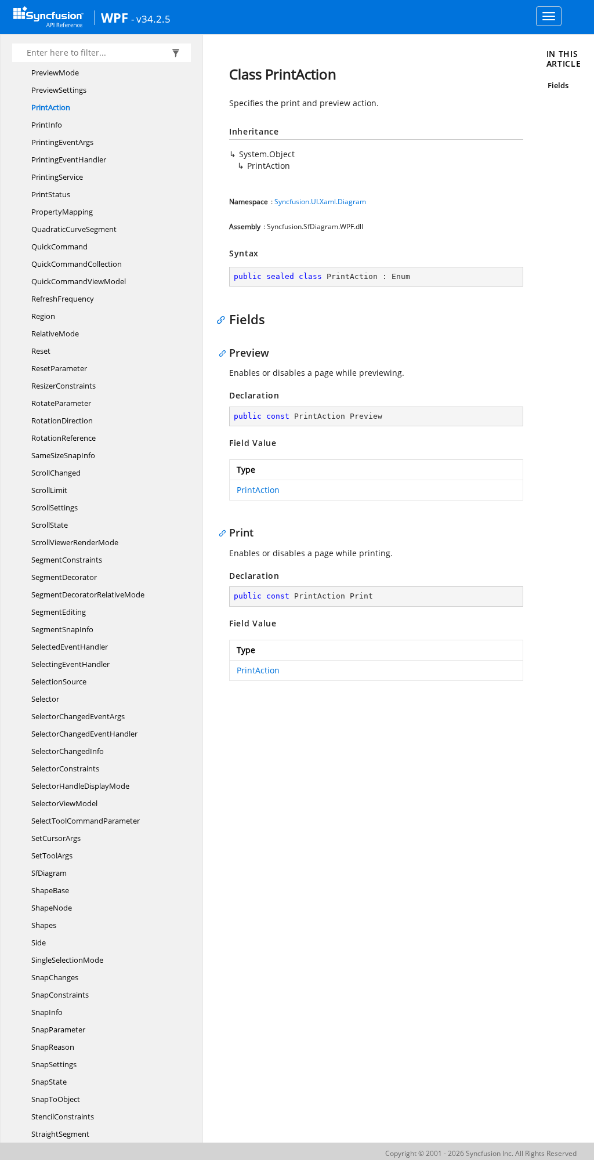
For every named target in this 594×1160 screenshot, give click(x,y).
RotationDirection (62, 420)
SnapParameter (58, 1029)
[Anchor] (223, 319)
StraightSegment (60, 1134)
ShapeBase (50, 890)
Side (38, 942)
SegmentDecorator (64, 577)
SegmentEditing (58, 612)
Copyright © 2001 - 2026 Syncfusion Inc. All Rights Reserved (481, 1153)
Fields (558, 85)
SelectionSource (58, 681)
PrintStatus (50, 194)
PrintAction (50, 107)
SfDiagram (49, 873)
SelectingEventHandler (70, 664)
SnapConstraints (60, 994)
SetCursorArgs (56, 838)
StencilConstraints (62, 1116)
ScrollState (49, 525)
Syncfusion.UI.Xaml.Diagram (320, 201)
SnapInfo (47, 1012)
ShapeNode (51, 907)
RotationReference (63, 438)
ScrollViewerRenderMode (74, 542)
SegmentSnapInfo (62, 629)
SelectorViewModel (64, 803)
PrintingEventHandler (68, 159)
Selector (45, 699)
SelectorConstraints (65, 768)
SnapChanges (54, 977)
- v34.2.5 (151, 18)
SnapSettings (54, 1064)
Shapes (43, 925)
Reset (40, 351)
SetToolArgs (52, 855)
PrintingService (57, 177)
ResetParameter (59, 368)
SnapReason (52, 1047)
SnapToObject (55, 1099)
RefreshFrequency (62, 298)
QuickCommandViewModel (78, 281)
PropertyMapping (62, 211)
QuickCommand (59, 246)
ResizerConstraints (63, 385)
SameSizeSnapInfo (63, 455)
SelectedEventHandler (69, 646)
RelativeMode (55, 333)
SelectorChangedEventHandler (84, 733)
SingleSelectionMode (67, 960)
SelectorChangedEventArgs (78, 716)
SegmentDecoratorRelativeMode (87, 594)
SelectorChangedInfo (67, 751)
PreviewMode (55, 72)
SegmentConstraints (66, 559)
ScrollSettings (54, 507)
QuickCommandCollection (76, 264)
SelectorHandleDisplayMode (80, 786)
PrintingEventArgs (62, 142)
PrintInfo (46, 124)
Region (43, 316)
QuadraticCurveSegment (74, 229)
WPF (114, 17)
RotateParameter (61, 403)
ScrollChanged (56, 472)
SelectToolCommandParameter (85, 820)
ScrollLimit (49, 490)
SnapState (49, 1081)
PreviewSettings (58, 90)
